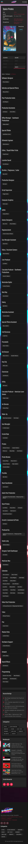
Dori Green (16, 418)
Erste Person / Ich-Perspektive (18, 23)
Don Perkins (19, 450)
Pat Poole (5, 523)
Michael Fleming (6, 615)
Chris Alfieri (12, 111)
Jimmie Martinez (6, 645)
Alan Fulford (5, 296)
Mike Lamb (5, 365)
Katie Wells (5, 589)
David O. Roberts (6, 276)
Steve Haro (5, 243)
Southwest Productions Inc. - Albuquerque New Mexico (12, 534)
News (16, 64)
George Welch (6, 213)
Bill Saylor (5, 385)
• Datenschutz (4, 816)
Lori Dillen (5, 507)
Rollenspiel (6, 734)
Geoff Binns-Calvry (7, 134)
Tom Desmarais (13, 678)
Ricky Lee (5, 450)
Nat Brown (5, 678)
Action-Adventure (13, 726)
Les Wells (5, 263)
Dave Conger (5, 681)
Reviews (5, 67)
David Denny (5, 564)
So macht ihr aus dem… (16, 757)
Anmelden (24, 1)
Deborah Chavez (6, 447)
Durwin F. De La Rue (7, 675)
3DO (15, 19)
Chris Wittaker (15, 583)
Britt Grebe (12, 592)
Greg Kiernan (5, 154)
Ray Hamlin (5, 510)
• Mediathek (8, 818)
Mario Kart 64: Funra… (16, 770)
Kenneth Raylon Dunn (7, 513)
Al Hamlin (20, 507)
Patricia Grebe (21, 592)
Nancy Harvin (5, 355)
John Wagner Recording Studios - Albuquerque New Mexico (13, 497)
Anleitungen (6, 61)
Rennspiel (21, 731)
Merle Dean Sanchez (7, 418)
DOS (18, 19)
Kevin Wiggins (13, 577)
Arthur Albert (13, 580)
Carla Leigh (5, 577)
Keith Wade (21, 577)
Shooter (19, 14)
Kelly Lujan (5, 203)
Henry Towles (5, 345)
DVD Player (20, 20)
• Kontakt (20, 816)
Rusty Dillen (12, 507)
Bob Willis (5, 305)
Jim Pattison (13, 74)
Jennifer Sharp (6, 635)
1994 (15, 12)
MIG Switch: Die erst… (16, 763)
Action (15, 14)
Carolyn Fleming (6, 286)
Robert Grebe (5, 398)
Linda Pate (5, 335)
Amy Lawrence (6, 574)
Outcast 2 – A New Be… (16, 750)
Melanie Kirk (12, 586)
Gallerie (16, 58)
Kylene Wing (5, 408)
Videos (16, 61)
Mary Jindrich (5, 325)
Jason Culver (5, 625)
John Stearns (5, 375)
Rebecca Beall (6, 124)
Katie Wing (13, 589)
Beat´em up (19, 729)
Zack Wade (5, 580)
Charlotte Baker (6, 315)
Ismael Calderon (15, 447)
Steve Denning (6, 253)
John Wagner (5, 101)
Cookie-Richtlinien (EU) (6, 819)
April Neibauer (21, 589)
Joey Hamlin (5, 486)
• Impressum (3, 818)
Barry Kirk (5, 174)
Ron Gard (5, 184)
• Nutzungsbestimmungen (12, 816)
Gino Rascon (5, 665)
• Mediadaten (14, 819)
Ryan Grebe (5, 592)
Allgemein (5, 58)
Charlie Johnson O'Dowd (8, 233)
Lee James (5, 554)
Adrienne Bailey (6, 544)
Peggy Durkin (5, 193)
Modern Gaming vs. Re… (17, 744)
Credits (16, 67)
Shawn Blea (12, 450)
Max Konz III (13, 510)
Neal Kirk (20, 586)
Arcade (22, 14)
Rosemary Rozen (6, 583)
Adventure (6, 729)
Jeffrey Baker (5, 655)
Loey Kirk (5, 586)
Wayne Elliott (5, 91)
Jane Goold (5, 437)
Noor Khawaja (17, 675)
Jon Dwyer (5, 111)
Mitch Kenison (6, 144)
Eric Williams (5, 164)
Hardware (6, 731)
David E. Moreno (14, 355)
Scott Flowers (5, 596)
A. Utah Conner (6, 427)
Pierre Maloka (6, 81)
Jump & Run (13, 731)
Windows (21, 19)
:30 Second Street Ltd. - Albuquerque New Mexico (13, 605)
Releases (5, 64)
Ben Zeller (5, 476)
